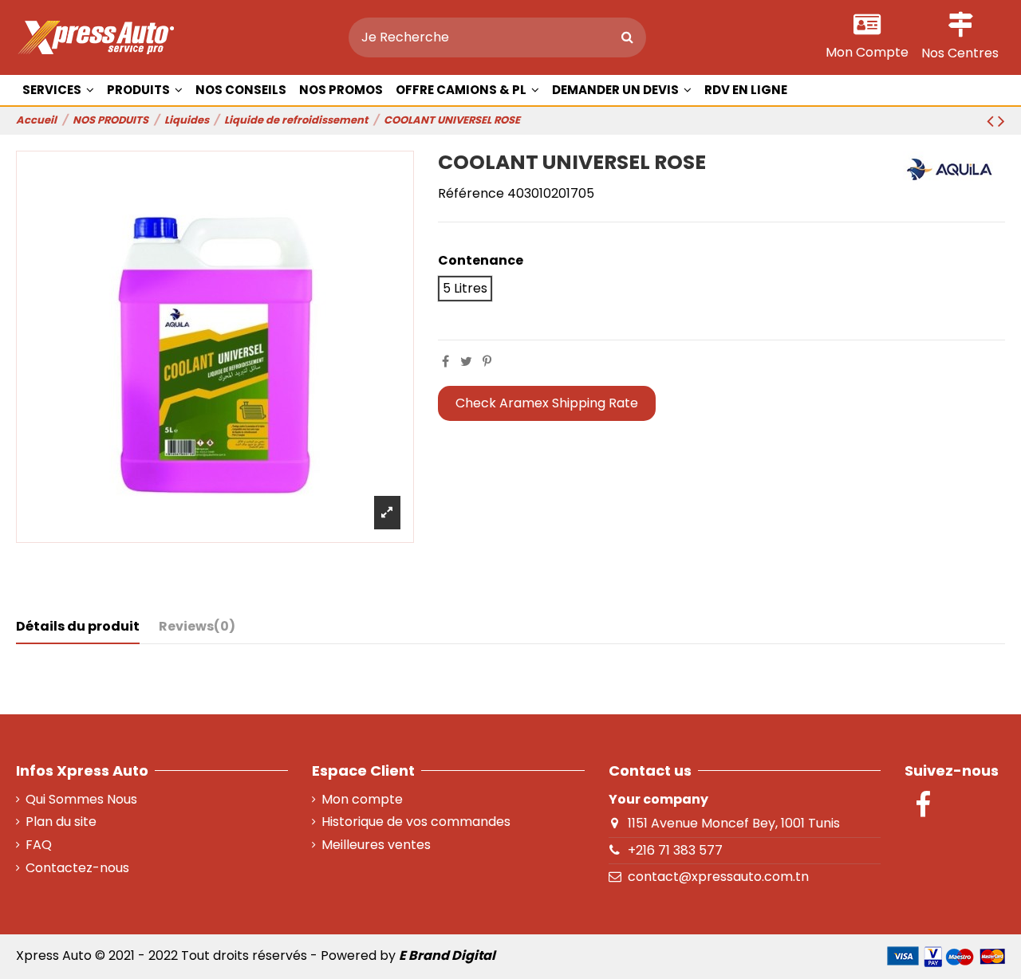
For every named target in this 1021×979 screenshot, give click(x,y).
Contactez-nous (77, 868)
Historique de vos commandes (415, 822)
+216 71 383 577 (675, 850)
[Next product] (1001, 121)
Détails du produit (78, 626)
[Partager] (445, 361)
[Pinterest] (487, 361)
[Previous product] (992, 121)
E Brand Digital (447, 955)
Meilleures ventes (376, 845)
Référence (471, 193)
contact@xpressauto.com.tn (718, 876)
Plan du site (61, 822)
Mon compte (362, 799)
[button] (145, 90)
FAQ (39, 845)
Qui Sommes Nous (81, 799)
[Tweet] (466, 361)
